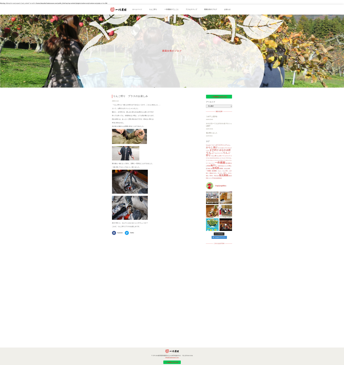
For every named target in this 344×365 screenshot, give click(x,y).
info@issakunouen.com (172, 357)
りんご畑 (213, 155)
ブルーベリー (211, 163)
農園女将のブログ (210, 9)
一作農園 (220, 163)
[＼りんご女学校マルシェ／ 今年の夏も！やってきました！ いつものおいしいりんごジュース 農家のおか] (212, 198)
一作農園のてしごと (171, 9)
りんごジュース (218, 153)
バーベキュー (211, 160)
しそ (225, 147)
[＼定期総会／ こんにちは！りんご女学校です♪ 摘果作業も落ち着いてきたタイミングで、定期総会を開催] (212, 211)
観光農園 (223, 175)
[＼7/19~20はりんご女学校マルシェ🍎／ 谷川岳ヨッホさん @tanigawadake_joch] (225, 198)
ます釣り (214, 150)
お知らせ (227, 9)
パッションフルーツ (219, 160)
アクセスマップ (191, 9)
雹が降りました (211, 133)
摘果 (229, 163)
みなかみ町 (225, 150)
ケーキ (222, 155)
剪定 (227, 163)
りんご (210, 153)
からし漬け (212, 147)
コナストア (227, 155)
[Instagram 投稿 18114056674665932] (225, 211)
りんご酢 (219, 155)
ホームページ (137, 9)
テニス (223, 158)
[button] (118, 233)
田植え (209, 168)
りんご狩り (153, 9)
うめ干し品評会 (211, 116)
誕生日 (230, 175)
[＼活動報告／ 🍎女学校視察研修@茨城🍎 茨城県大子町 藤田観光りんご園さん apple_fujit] (225, 224)
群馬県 (215, 168)
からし (228, 145)
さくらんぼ (220, 147)
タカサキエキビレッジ (216, 158)
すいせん (228, 147)
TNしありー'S (209, 145)
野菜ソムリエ (209, 178)
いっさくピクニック (220, 145)
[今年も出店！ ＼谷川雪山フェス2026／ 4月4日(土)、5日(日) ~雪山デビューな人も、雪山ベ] (212, 224)
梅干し (214, 166)
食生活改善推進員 (218, 178)
